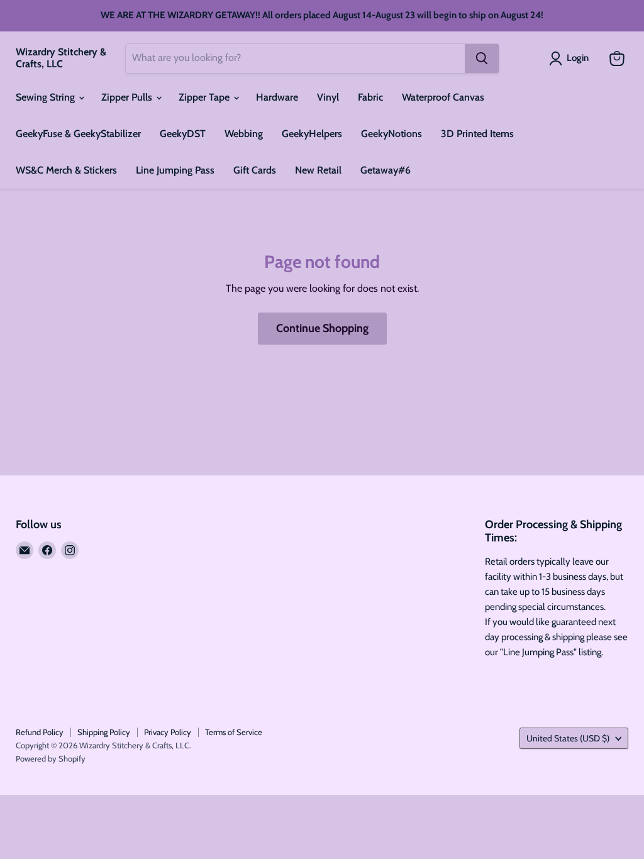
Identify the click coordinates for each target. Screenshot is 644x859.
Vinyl (328, 97)
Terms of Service (233, 732)
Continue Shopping (322, 328)
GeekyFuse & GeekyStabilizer (78, 134)
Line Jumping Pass (175, 170)
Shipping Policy (103, 732)
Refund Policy (40, 732)
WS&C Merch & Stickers (66, 170)
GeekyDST (183, 134)
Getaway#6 (385, 170)
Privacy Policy (167, 732)
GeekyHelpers (312, 134)
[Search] (482, 58)
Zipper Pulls (128, 97)
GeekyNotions (391, 134)
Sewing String (46, 97)
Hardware (277, 97)
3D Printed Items (477, 134)
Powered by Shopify (51, 758)
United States (567, 738)
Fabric (370, 97)
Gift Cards (254, 170)
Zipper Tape (205, 97)
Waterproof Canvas (443, 97)
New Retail (318, 170)
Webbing (244, 134)
